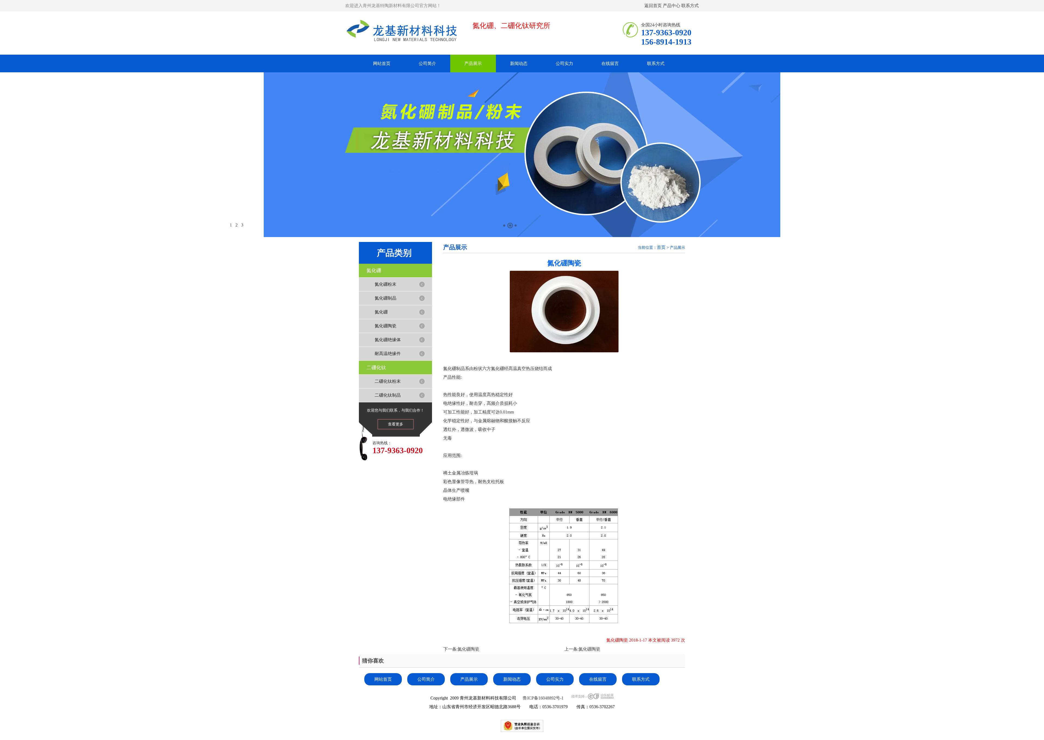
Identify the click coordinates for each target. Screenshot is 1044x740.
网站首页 (381, 63)
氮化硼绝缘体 (388, 339)
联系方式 (690, 5)
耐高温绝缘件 (388, 353)
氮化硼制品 (385, 298)
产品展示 (473, 63)
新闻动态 (518, 63)
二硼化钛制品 (388, 395)
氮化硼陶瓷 (385, 326)
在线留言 (610, 63)
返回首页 (653, 5)
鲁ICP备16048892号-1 (543, 698)
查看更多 (395, 424)
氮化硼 (373, 270)
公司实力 (564, 63)
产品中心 (671, 5)
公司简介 (427, 63)
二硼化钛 (376, 367)
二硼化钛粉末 (388, 381)
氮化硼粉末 (385, 284)
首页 (661, 247)
